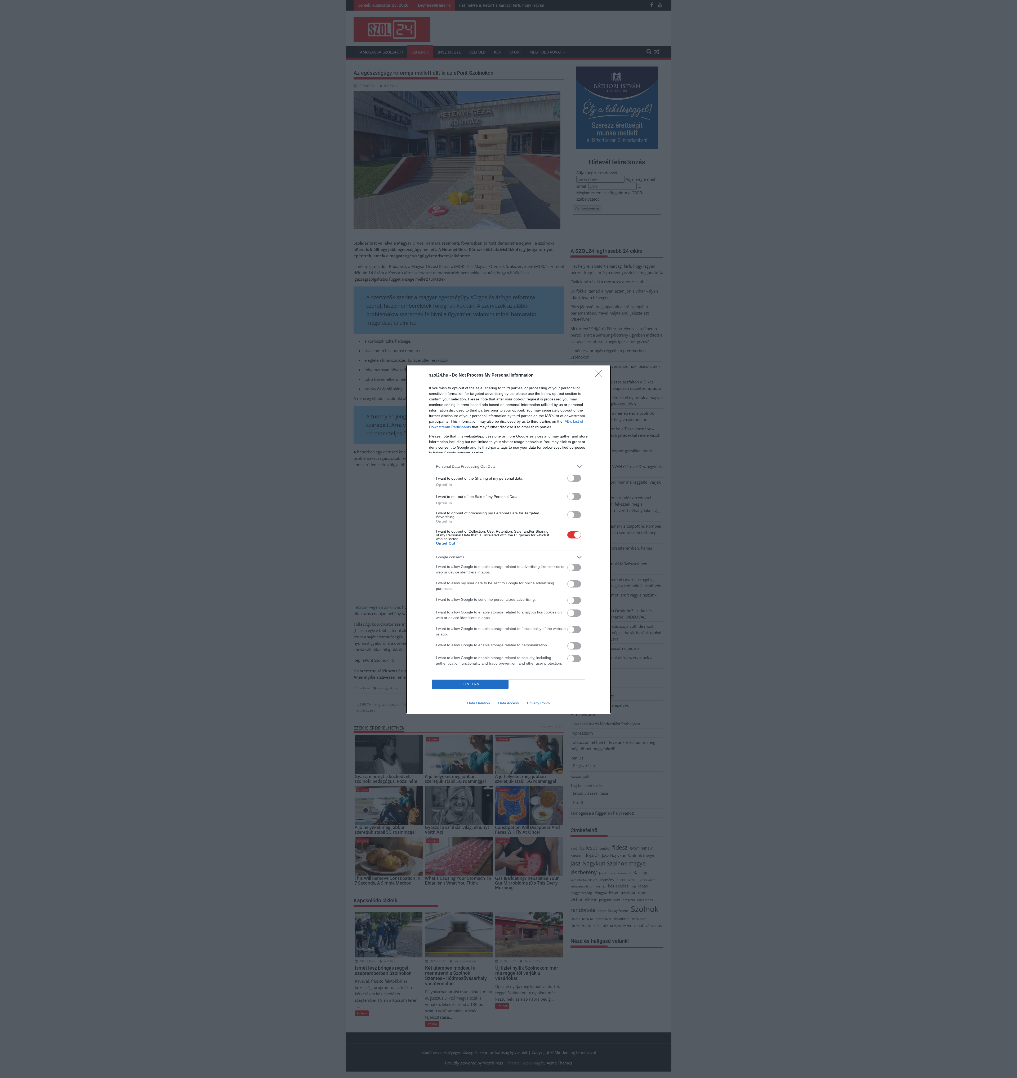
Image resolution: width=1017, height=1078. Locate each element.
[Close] (600, 375)
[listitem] (508, 466)
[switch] (574, 478)
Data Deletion (478, 703)
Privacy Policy (538, 703)
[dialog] (508, 539)
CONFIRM (470, 684)
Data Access (508, 703)
